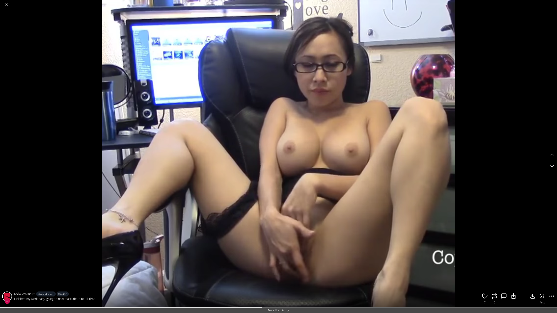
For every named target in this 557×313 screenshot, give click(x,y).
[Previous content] (552, 154)
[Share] (513, 296)
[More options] (552, 296)
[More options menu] (553, 2)
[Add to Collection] (523, 296)
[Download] (533, 296)
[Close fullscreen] (6, 5)
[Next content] (552, 166)
